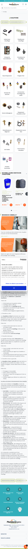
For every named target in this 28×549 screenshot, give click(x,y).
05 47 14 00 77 (14, 527)
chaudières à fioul (7, 316)
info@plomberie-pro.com (14, 529)
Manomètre (6, 421)
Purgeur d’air (6, 427)
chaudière (15, 384)
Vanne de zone (7, 437)
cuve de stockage (15, 333)
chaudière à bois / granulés (9, 361)
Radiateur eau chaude (8, 480)
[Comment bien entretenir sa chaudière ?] (14, 223)
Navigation (3, 534)
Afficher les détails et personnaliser (15, 283)
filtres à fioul (20, 409)
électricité (18, 338)
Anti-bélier (6, 391)
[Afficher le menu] (2, 4)
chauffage (14, 329)
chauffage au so (16, 306)
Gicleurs (5, 397)
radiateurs (11, 296)
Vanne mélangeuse (8, 443)
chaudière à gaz (6, 292)
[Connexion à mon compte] (23, 4)
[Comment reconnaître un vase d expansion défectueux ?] (14, 244)
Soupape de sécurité (8, 433)
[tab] (11, 210)
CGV (5, 546)
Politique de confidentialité (11, 546)
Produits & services (5, 538)
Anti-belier (5, 22)
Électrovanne (6, 403)
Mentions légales (21, 546)
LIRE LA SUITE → (5, 236)
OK (14, 288)
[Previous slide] (2, 22)
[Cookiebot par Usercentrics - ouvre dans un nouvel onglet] (20, 260)
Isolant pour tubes (8, 416)
